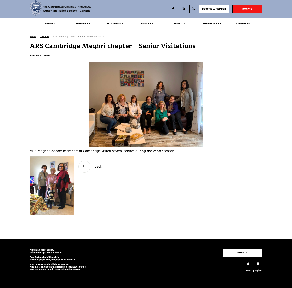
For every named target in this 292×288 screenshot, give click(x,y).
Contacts (243, 23)
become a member (214, 9)
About (48, 23)
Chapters (81, 23)
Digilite (258, 270)
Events (146, 23)
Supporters (211, 23)
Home (33, 36)
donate (247, 9)
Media (178, 23)
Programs (114, 23)
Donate (242, 252)
